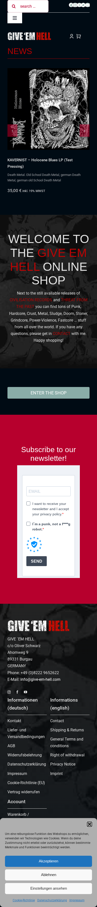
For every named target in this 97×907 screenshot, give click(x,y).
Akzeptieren (48, 861)
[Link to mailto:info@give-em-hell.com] (87, 5)
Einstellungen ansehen (48, 888)
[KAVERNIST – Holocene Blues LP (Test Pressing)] (48, 109)
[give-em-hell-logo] (29, 33)
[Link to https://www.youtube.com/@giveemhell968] (79, 5)
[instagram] (9, 692)
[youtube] (25, 692)
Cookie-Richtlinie (24, 900)
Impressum (77, 900)
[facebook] (17, 692)
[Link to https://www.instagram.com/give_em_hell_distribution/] (75, 5)
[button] (89, 824)
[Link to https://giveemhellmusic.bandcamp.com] (83, 5)
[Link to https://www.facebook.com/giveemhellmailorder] (71, 5)
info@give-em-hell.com (40, 679)
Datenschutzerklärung (52, 900)
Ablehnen (48, 875)
